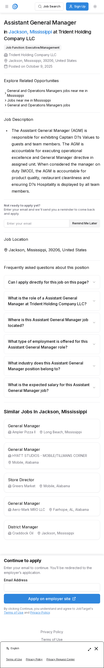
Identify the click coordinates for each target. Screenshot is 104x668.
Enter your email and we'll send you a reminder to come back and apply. (49, 209)
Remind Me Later (84, 223)
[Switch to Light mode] (95, 6)
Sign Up (80, 6)
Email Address (16, 580)
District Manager (23, 527)
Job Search (51, 6)
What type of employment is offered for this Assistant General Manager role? (48, 344)
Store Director (21, 479)
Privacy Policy (40, 612)
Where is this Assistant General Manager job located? (48, 322)
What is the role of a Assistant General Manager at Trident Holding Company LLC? (47, 301)
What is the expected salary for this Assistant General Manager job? (48, 387)
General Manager (24, 425)
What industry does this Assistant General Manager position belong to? (45, 366)
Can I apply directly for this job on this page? (48, 282)
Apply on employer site (49, 598)
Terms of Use (13, 612)
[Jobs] (15, 6)
